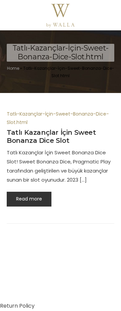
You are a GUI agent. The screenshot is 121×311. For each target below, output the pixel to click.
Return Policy (17, 306)
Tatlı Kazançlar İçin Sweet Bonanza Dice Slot (51, 136)
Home (13, 68)
